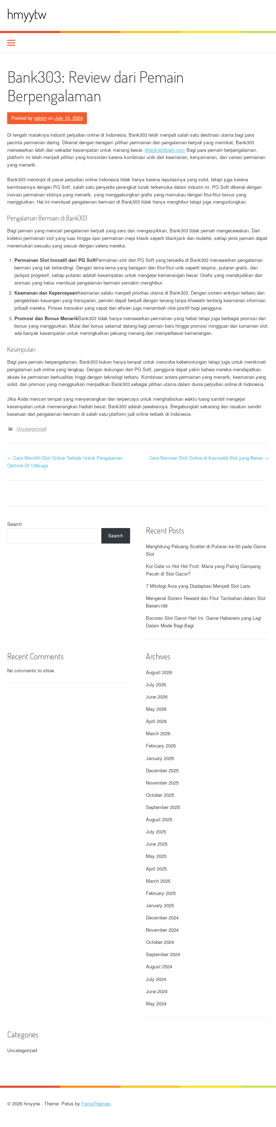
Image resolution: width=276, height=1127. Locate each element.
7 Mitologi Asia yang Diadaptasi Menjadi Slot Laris (198, 585)
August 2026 (159, 672)
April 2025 (156, 868)
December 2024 (162, 917)
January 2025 (160, 905)
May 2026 (156, 708)
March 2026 (158, 733)
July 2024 (156, 979)
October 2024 (160, 942)
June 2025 (156, 843)
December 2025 (162, 770)
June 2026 (156, 696)
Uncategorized (31, 428)
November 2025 (162, 782)
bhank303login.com (165, 149)
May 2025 (156, 856)
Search (14, 524)
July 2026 (156, 684)
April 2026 (156, 721)
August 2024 (159, 966)
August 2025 (159, 819)
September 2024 (163, 954)
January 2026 (160, 758)
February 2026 (161, 745)
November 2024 (162, 929)
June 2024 (156, 991)
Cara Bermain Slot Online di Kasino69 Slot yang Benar (209, 457)
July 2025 (156, 831)
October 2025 (160, 794)
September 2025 (163, 807)
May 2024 (156, 1003)
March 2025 (158, 880)
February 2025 (161, 893)
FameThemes (96, 1103)
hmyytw (26, 13)
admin (40, 117)
